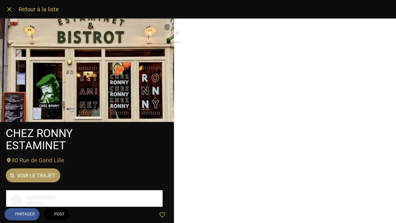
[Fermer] (9, 9)
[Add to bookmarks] (162, 215)
